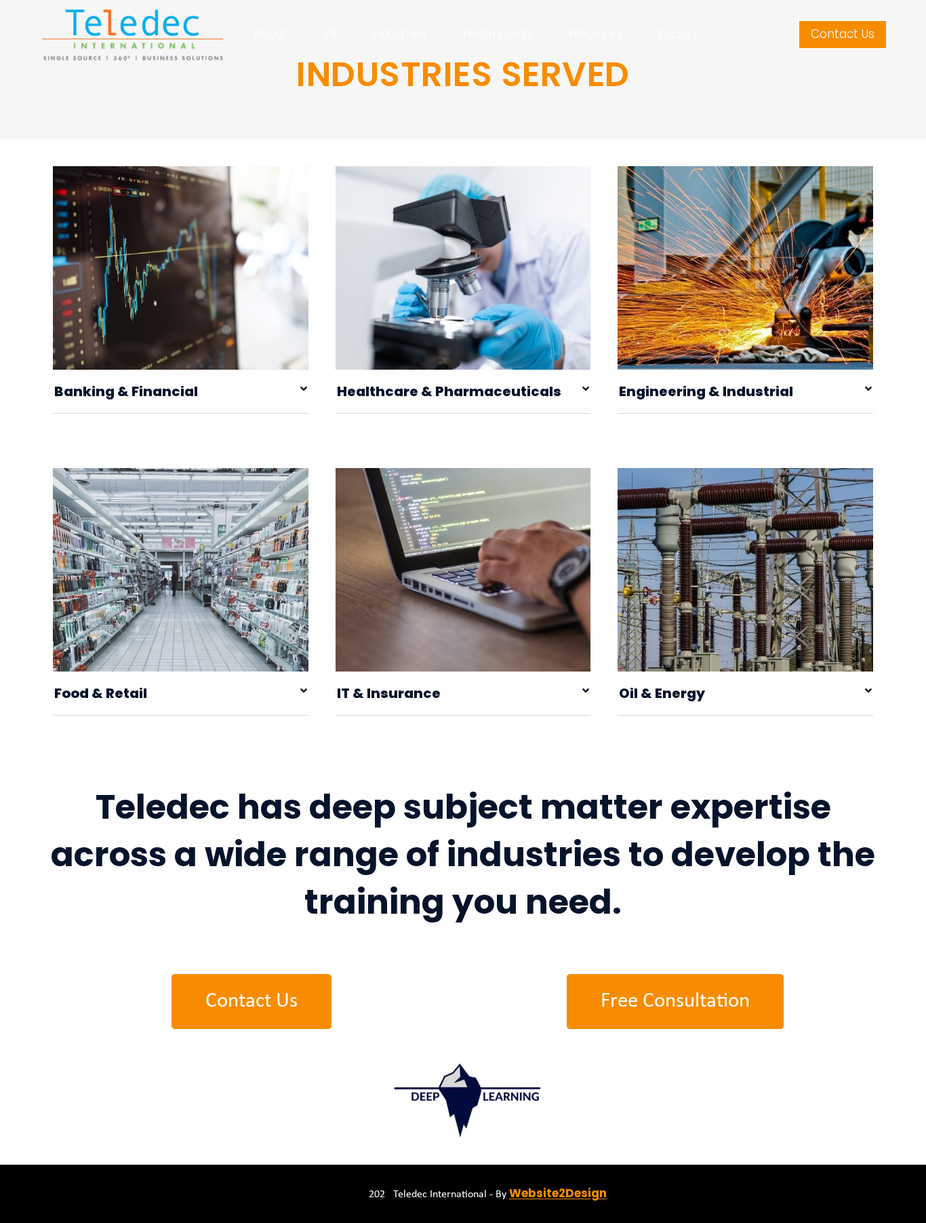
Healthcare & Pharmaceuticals (449, 391)
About (270, 34)
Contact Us (842, 34)
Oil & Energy (662, 693)
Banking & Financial (126, 391)
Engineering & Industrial (706, 391)
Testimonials (497, 34)
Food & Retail (100, 693)
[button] (180, 392)
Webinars (595, 34)
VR (329, 34)
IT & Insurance (389, 693)
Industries (398, 34)
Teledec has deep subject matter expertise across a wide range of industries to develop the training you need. (463, 854)
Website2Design (558, 1193)
